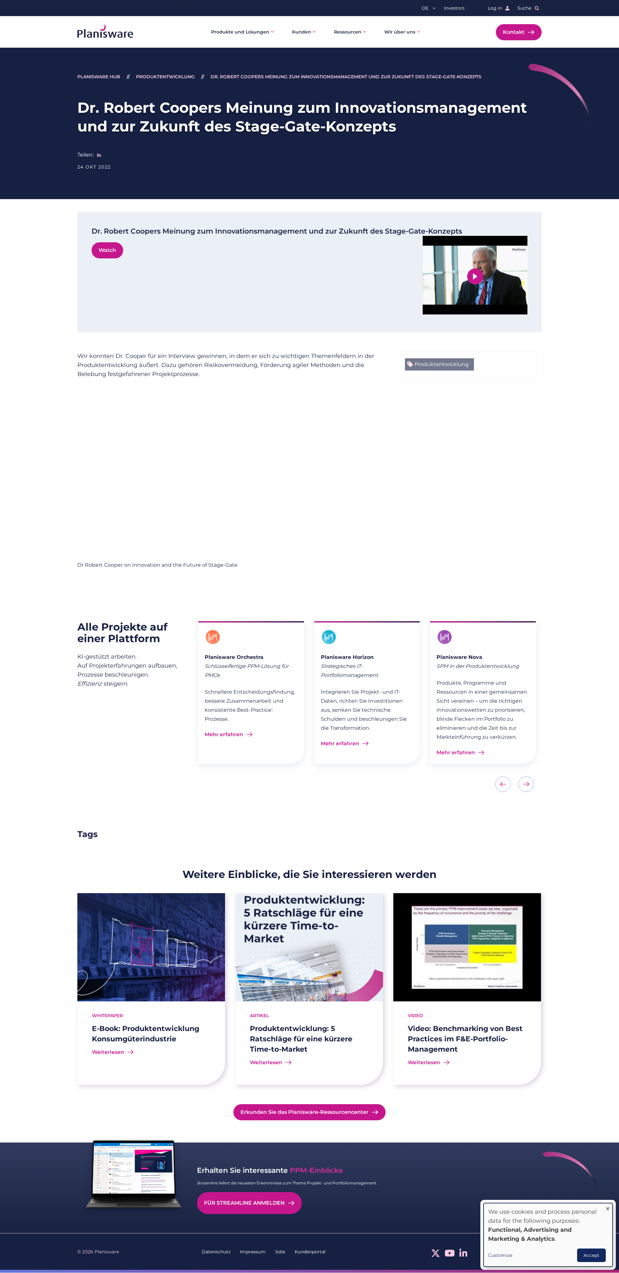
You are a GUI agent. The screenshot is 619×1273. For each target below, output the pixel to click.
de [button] (425, 8)
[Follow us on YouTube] (450, 1255)
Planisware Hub (98, 77)
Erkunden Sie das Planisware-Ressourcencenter (304, 1112)
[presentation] (503, 784)
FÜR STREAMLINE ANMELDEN (244, 1203)
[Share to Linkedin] (99, 155)
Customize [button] (500, 1255)
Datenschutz (216, 1252)
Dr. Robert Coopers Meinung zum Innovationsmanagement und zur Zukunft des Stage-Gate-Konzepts (346, 77)
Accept (591, 1255)
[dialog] (548, 1235)
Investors (454, 8)
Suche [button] (524, 8)
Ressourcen (347, 32)
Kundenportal (310, 1252)
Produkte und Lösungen (240, 32)
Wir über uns (399, 32)
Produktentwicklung (165, 77)
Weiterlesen (108, 1052)
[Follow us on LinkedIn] (463, 1255)
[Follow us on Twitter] (435, 1255)
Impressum (253, 1252)
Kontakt (514, 32)
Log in (495, 8)
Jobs (280, 1252)
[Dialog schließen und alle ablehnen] (608, 1207)
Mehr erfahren (224, 734)
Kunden (301, 32)
